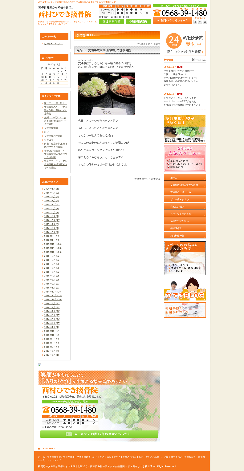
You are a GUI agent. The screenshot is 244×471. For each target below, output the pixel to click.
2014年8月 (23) (52, 307)
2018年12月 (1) (52, 204)
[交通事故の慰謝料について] (185, 317)
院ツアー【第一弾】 (55, 103)
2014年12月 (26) (53, 291)
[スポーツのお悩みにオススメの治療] (185, 274)
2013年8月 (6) (51, 343)
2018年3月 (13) (52, 220)
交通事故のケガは (53, 136)
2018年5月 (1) (51, 212)
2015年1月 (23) (52, 287)
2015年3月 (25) (52, 279)
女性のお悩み (129, 457)
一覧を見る (200, 60)
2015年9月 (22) (52, 256)
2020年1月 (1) (51, 188)
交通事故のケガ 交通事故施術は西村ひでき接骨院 (55, 110)
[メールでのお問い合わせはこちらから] (99, 441)
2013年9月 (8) (51, 339)
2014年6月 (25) (52, 315)
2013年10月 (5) (52, 335)
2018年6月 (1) (51, 208)
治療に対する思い (173, 457)
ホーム (41, 457)
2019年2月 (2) (51, 196)
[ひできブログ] (185, 299)
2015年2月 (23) (52, 283)
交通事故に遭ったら (87, 457)
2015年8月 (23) (52, 260)
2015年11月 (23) (53, 248)
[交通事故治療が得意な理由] (185, 142)
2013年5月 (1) (51, 355)
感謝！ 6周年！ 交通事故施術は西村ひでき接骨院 (55, 120)
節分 (47, 132)
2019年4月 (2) (51, 192)
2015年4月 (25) (52, 275)
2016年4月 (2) (51, 228)
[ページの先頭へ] (124, 448)
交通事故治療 (51, 128)
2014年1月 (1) (51, 327)
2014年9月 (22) (52, 303)
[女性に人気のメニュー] (185, 171)
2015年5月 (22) (52, 272)
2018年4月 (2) (51, 216)
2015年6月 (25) (52, 268)
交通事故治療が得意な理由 (61, 457)
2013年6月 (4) (51, 351)
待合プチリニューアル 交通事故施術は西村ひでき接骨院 (56, 164)
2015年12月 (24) (53, 244)
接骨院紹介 (190, 457)
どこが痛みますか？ (110, 457)
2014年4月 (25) (52, 323)
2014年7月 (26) (52, 311)
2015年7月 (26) (52, 264)
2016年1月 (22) (52, 240)
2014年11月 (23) (53, 295)
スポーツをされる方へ (150, 457)
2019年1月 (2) (51, 200)
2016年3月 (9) (51, 232)
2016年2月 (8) (51, 236)
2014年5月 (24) (52, 319)
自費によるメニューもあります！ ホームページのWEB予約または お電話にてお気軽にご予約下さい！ (182, 101)
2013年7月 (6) (51, 347)
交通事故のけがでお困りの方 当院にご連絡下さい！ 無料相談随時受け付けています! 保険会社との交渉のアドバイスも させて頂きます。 (181, 78)
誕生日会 (50, 140)
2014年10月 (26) (53, 299)
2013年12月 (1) (52, 331)
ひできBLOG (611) (53, 43)
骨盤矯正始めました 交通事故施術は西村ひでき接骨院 (55, 154)
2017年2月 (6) (51, 224)
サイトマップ (54, 460)
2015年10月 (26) (53, 252)
